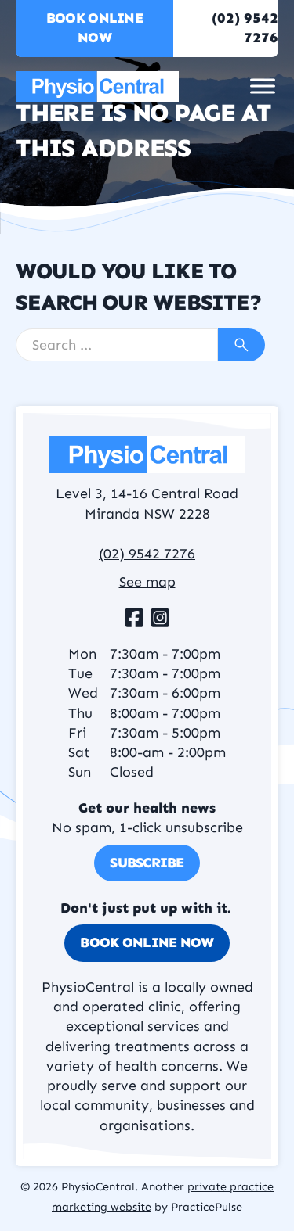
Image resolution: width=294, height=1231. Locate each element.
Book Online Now (94, 27)
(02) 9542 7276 (147, 553)
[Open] (262, 86)
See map (147, 581)
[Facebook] (134, 618)
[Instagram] (160, 618)
